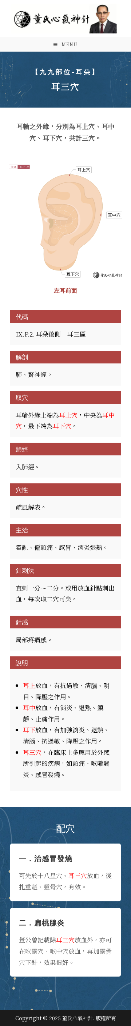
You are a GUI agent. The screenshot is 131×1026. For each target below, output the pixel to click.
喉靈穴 (34, 950)
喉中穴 (59, 950)
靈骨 (50, 886)
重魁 (31, 886)
